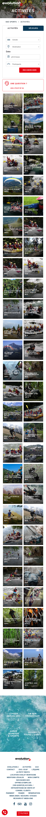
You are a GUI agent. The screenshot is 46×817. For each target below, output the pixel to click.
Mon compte (33, 777)
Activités (27, 767)
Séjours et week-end (23, 798)
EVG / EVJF (23, 769)
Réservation (34, 793)
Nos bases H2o (23, 780)
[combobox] (23, 39)
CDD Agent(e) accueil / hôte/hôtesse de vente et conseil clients (23, 787)
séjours (33, 28)
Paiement (10, 793)
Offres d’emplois (23, 783)
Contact (11, 769)
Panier (21, 793)
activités (13, 28)
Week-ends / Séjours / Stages (23, 796)
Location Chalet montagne (23, 775)
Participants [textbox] (16, 64)
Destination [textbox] (16, 47)
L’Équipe (35, 769)
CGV (37, 767)
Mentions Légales (15, 777)
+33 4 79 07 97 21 (17, 88)
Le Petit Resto (23, 772)
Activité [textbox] (15, 40)
